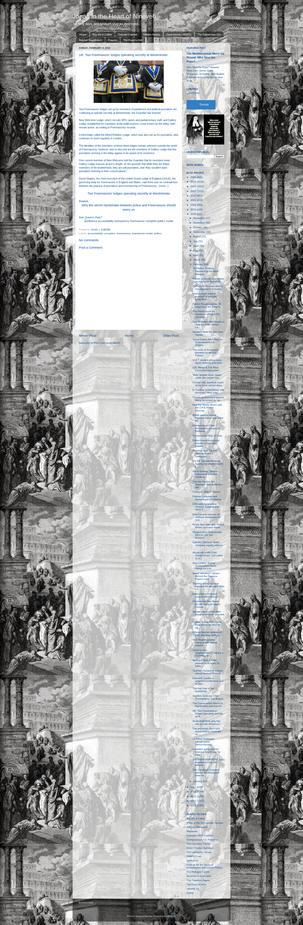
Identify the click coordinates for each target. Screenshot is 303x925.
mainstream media (142, 233)
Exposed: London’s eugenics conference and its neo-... (208, 681)
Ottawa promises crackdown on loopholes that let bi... (208, 280)
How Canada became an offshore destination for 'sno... (207, 517)
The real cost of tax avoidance (203, 690)
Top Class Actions (196, 884)
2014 (193, 801)
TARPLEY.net (194, 856)
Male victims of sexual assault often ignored (205, 595)
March (197, 259)
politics (157, 233)
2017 (193, 787)
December (199, 218)
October (198, 227)
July (195, 241)
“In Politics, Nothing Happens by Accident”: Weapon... (206, 271)
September (199, 232)
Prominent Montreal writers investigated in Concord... (208, 287)
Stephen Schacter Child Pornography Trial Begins (208, 697)
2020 (193, 205)
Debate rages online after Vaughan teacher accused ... (208, 614)
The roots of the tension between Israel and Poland (206, 353)
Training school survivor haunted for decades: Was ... (208, 586)
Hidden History (151, 34)
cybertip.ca (193, 888)
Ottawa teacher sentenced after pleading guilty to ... (208, 633)
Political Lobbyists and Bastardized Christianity (207, 498)
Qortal (190, 893)
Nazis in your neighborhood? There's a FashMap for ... (208, 653)
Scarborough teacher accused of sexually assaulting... (205, 296)
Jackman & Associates (199, 876)
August (197, 236)
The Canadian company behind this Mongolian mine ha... (206, 773)
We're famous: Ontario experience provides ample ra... (205, 474)
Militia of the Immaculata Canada (205, 823)
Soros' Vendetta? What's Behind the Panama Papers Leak (206, 576)
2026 (193, 177)
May (196, 250)
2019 (193, 209)
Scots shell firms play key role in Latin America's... (207, 722)
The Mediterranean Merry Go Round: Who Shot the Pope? (205, 57)
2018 (193, 214)
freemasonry (123, 233)
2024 (193, 186)
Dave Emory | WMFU (178, 34)
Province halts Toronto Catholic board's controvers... (205, 453)
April (196, 255)
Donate (204, 104)
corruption (109, 233)
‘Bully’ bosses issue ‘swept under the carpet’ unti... (207, 376)
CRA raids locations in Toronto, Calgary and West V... (206, 507)
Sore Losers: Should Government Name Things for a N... (204, 566)
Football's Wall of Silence (206, 492)
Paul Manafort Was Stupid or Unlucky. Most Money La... (208, 324)
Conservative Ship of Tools (207, 435)
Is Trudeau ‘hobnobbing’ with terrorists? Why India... (208, 391)
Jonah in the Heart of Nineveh (114, 16)
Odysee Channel (127, 34)
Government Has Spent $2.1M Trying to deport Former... (206, 604)
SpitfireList (192, 860)
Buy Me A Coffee (102, 34)
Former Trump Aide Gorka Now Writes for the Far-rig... (207, 625)
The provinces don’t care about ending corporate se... (207, 731)
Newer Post (87, 335)
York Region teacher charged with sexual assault (205, 642)
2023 (193, 191)
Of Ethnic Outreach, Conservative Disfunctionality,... (203, 742)
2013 (193, 805)
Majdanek (192, 831)
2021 (193, 200)
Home (82, 34)
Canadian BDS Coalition (200, 835)
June (196, 246)
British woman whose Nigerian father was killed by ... (208, 418)
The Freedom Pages (198, 880)
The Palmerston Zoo (209, 34)
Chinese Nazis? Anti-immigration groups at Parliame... (206, 428)
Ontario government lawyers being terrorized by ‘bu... (208, 399)
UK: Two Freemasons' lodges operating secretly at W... (208, 714)
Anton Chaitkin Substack (200, 848)
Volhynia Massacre (197, 827)
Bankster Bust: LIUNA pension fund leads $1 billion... (206, 663)
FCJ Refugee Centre (198, 872)
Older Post (171, 335)
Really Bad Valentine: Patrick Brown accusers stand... (208, 526)
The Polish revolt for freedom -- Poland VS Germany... (206, 314)
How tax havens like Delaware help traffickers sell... (208, 484)
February (198, 264)
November (199, 222)
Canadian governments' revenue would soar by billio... (206, 752)
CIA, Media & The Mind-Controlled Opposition (206, 369)
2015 (193, 796)
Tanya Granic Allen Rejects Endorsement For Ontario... (207, 342)
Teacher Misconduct (90, 40)
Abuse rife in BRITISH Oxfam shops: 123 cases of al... (208, 555)
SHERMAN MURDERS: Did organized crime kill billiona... (208, 762)
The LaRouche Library (199, 852)
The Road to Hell (132, 40)
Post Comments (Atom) (107, 343)
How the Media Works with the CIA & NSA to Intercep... (207, 408)
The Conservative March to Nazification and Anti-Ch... (208, 704)
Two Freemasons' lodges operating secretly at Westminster (128, 193)
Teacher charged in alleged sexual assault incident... (208, 672)
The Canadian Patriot (198, 843)
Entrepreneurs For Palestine (202, 839)
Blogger (171, 916)
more (163, 186)
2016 (193, 791)
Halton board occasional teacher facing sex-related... (206, 443)
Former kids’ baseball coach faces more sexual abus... (208, 384)
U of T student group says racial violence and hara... (208, 361)
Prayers (112, 40)
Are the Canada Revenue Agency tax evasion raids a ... (208, 464)
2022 (193, 195)
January (198, 781)
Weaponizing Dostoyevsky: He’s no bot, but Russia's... (207, 535)
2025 (193, 182)
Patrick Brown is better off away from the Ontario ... (208, 305)
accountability (95, 233)
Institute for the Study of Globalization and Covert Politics (204, 866)
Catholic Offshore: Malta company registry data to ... (208, 545)
